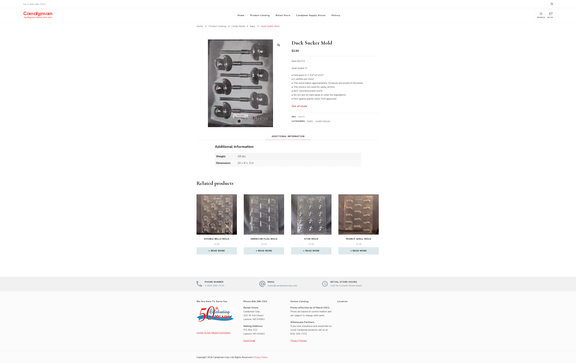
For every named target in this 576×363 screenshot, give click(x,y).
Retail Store (283, 15)
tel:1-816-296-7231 (34, 4)
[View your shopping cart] (550, 14)
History (336, 15)
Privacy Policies (298, 340)
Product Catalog (260, 15)
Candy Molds (322, 121)
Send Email (249, 340)
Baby (310, 121)
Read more (218, 250)
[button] (278, 45)
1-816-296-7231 (214, 285)
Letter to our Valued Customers (213, 332)
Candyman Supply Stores (311, 15)
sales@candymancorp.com (282, 285)
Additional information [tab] (288, 136)
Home (241, 15)
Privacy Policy (261, 357)
